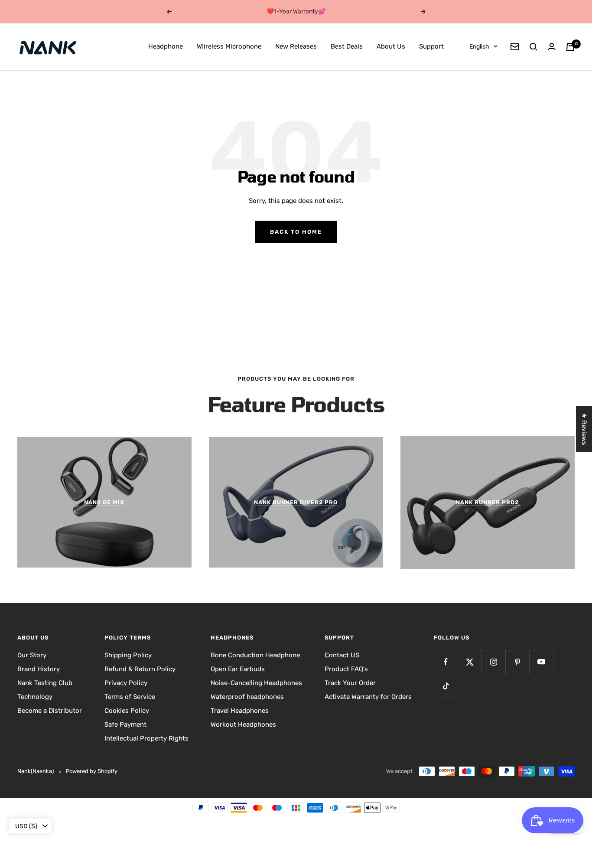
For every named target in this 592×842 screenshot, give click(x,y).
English (479, 46)
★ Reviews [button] (584, 429)
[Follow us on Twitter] (469, 662)
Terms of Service (129, 697)
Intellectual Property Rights (146, 738)
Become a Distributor (49, 711)
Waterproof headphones (247, 697)
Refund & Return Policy (140, 669)
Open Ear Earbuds (238, 669)
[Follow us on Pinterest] (517, 662)
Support (431, 46)
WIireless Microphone (229, 46)
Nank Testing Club (44, 683)
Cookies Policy (126, 711)
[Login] (552, 46)
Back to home (296, 231)
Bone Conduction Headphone (255, 655)
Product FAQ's (346, 669)
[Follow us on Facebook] (446, 662)
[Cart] (570, 47)
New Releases (296, 46)
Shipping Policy (128, 655)
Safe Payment (125, 724)
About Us (391, 46)
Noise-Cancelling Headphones (256, 683)
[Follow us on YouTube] (541, 662)
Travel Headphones (240, 711)
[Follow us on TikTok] (446, 686)
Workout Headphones (243, 724)
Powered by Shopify (91, 771)
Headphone (165, 46)
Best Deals (347, 46)
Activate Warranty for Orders (368, 697)
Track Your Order (350, 683)
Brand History (38, 669)
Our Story (31, 655)
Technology (34, 697)
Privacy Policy (125, 683)
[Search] (533, 47)
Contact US (342, 655)
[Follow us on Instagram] (493, 662)
